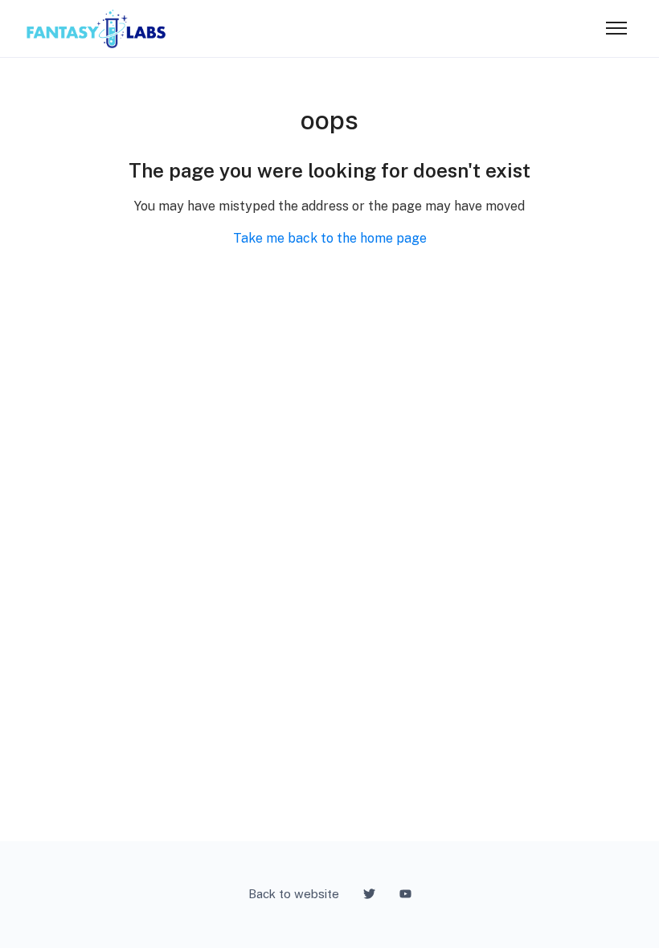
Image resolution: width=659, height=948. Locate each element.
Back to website (293, 894)
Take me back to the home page (330, 238)
